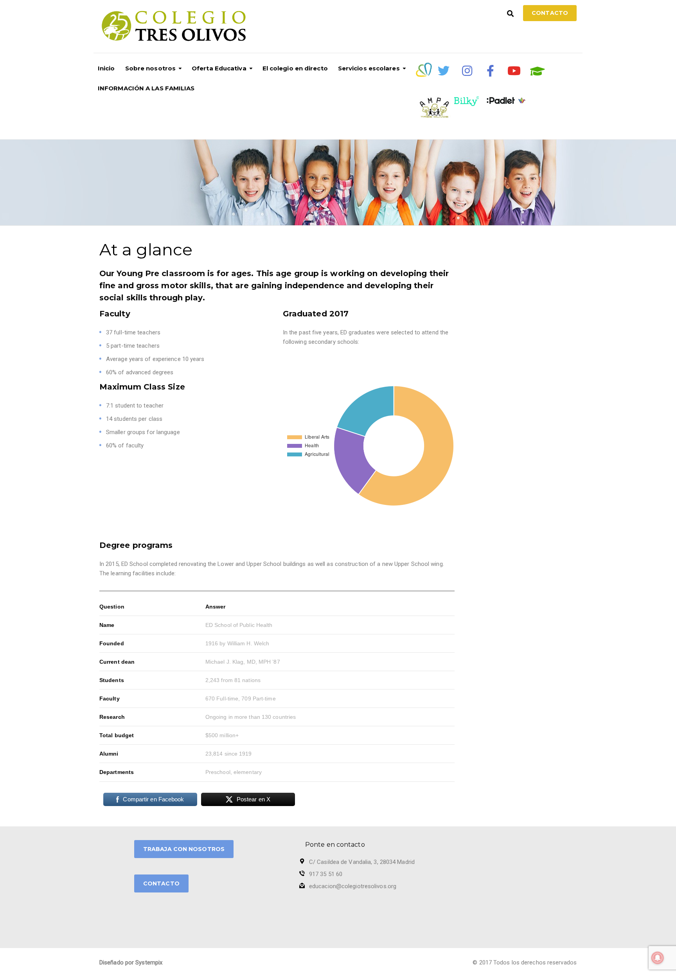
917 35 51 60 (325, 874)
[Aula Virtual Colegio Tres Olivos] (537, 71)
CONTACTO (161, 883)
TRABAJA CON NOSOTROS (184, 849)
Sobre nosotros (150, 68)
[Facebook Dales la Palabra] (491, 71)
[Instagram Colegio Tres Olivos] (467, 71)
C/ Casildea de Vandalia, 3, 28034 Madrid (362, 861)
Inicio (106, 68)
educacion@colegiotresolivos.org (352, 886)
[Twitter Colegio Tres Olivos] (444, 71)
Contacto (550, 12)
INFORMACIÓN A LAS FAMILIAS (146, 88)
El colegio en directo (295, 68)
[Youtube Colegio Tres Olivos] (514, 71)
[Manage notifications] (657, 958)
